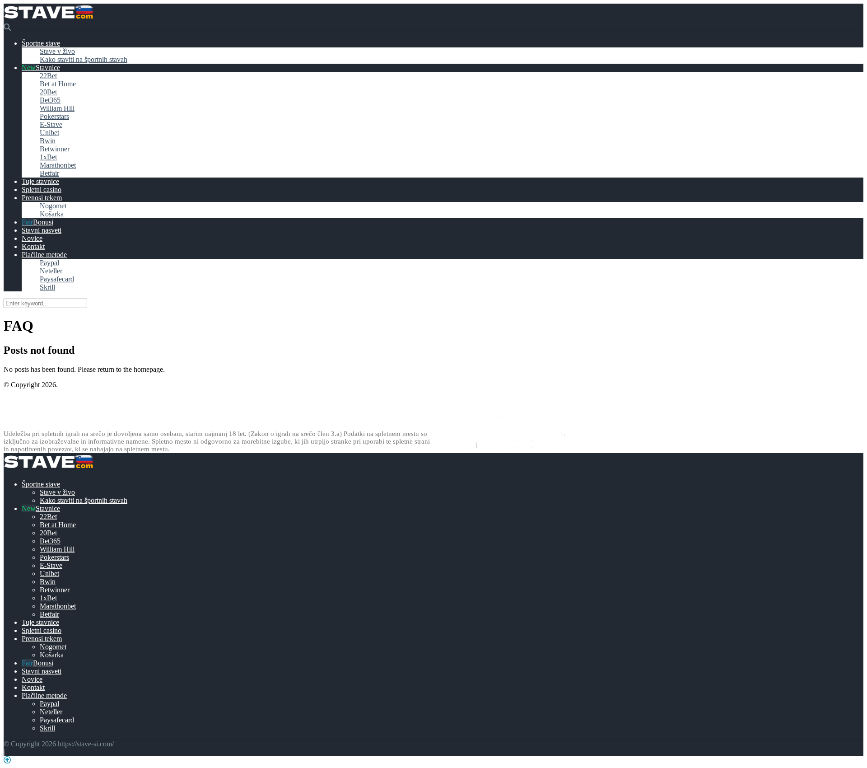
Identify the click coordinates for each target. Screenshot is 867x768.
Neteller (51, 271)
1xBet (48, 157)
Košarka (52, 214)
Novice (32, 238)
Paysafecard (57, 279)
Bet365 (50, 100)
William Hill (57, 108)
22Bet (48, 76)
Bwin (48, 141)
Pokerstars (54, 116)
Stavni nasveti (41, 230)
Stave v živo (57, 51)
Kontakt (33, 246)
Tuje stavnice (40, 181)
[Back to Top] (7, 760)
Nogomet (53, 206)
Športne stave (41, 43)
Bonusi (43, 222)
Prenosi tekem (42, 197)
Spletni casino (41, 189)
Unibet (49, 132)
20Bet (48, 92)
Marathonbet (58, 165)
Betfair (49, 173)
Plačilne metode (44, 254)
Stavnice (48, 67)
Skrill (47, 287)
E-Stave (51, 124)
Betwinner (55, 149)
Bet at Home (58, 84)
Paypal (49, 263)
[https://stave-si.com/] (48, 19)
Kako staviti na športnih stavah (83, 59)
